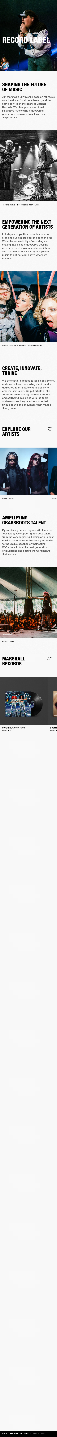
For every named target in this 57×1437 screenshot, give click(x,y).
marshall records (19, 1434)
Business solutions (47, 6)
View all (50, 429)
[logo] (11, 11)
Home (4, 1434)
